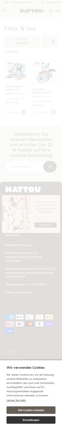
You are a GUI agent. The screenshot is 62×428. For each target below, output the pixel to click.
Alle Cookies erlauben (31, 410)
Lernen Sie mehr (16, 400)
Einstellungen (31, 419)
